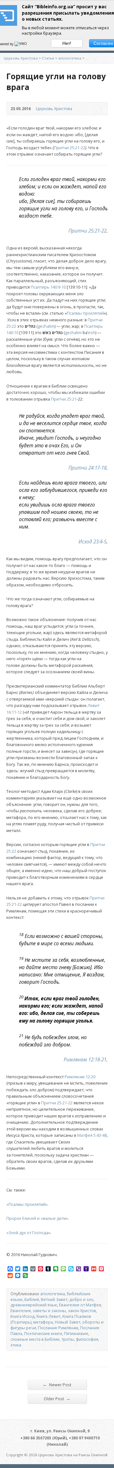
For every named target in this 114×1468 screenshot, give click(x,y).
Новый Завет (67, 1322)
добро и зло (81, 1299)
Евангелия (20, 1310)
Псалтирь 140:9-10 (48, 287)
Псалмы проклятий (85, 313)
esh (91, 332)
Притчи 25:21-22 (69, 147)
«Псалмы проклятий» (27, 1204)
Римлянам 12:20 (80, 1077)
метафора (43, 1322)
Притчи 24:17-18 (87, 468)
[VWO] (21, 44)
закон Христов (82, 1310)
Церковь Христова (21, 58)
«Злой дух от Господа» (28, 1232)
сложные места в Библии (35, 1339)
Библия (31, 1299)
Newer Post (57, 1384)
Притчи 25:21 (64, 399)
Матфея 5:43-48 (92, 1135)
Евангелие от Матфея (80, 1305)
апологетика (69, 58)
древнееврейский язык (33, 1305)
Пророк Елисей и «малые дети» (37, 1218)
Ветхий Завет (54, 1299)
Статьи (48, 58)
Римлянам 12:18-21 (85, 1059)
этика (15, 1345)
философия (87, 1339)
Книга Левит (48, 1316)
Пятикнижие (76, 1333)
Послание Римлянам (58, 1328)
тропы (67, 1339)
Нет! (66, 43)
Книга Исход (22, 1316)
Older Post (57, 1398)
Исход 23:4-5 (92, 541)
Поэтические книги (43, 1333)
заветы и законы (49, 1310)
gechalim (46, 326)
